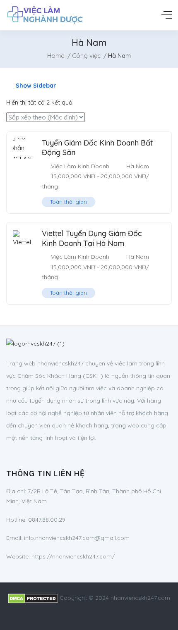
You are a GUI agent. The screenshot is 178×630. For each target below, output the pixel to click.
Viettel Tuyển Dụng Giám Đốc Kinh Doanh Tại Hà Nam (92, 238)
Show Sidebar (35, 85)
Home (56, 56)
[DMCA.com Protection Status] (33, 597)
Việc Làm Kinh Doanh (80, 166)
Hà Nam (137, 166)
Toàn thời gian (68, 201)
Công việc (86, 56)
